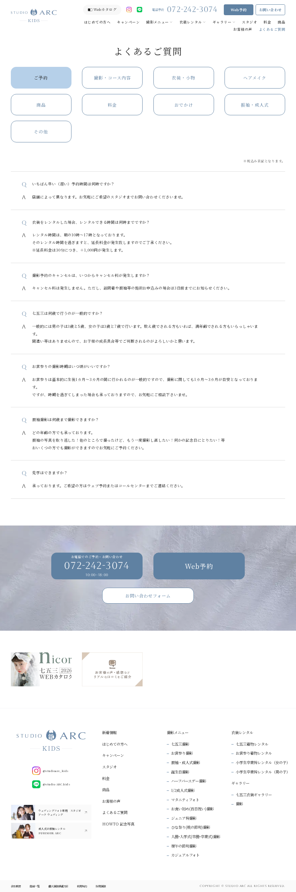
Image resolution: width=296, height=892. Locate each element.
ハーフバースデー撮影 (188, 781)
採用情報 (101, 886)
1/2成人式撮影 (183, 790)
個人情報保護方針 (58, 886)
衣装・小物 (183, 77)
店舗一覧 (35, 886)
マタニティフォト (185, 799)
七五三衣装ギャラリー (254, 794)
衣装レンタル (190, 22)
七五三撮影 (180, 744)
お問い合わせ (270, 9)
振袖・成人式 (255, 105)
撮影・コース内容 (112, 77)
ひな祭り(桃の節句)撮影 (190, 827)
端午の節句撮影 (183, 846)
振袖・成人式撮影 (185, 762)
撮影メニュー (157, 22)
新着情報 (109, 732)
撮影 (239, 803)
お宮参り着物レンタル (254, 753)
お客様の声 (242, 29)
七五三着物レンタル (252, 744)
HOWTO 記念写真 (118, 824)
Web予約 (239, 9)
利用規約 (82, 886)
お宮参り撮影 (182, 753)
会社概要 (16, 886)
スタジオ (249, 22)
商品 (281, 22)
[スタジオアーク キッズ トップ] (34, 15)
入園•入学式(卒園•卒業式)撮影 (195, 836)
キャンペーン (128, 22)
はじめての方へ (97, 22)
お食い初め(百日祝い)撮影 (192, 808)
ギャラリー (222, 22)
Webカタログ (105, 9)
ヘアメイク (254, 77)
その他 (41, 131)
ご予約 (41, 77)
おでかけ (183, 105)
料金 (267, 22)
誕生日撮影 (180, 772)
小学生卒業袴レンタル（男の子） (263, 772)
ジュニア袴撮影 (183, 818)
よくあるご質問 (272, 29)
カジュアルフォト (185, 855)
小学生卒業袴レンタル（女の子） (263, 762)
